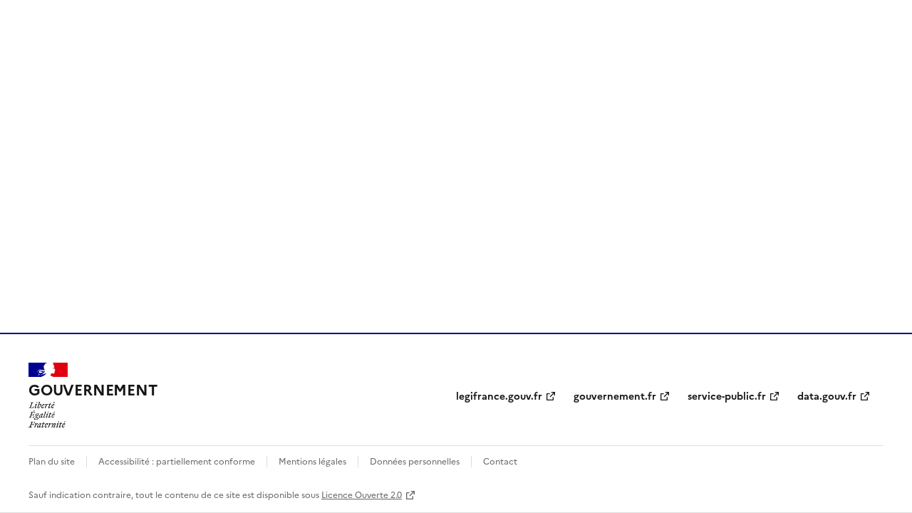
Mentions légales (312, 461)
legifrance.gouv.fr (499, 395)
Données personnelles (415, 461)
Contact (500, 461)
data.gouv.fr (826, 395)
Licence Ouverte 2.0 (361, 494)
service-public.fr (727, 395)
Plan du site (51, 461)
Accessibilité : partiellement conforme (176, 461)
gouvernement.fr (615, 395)
